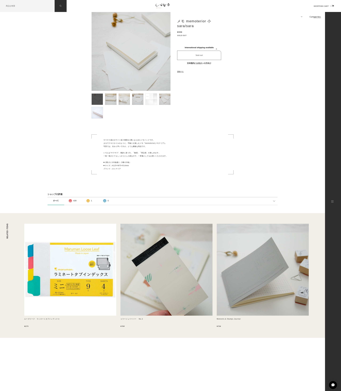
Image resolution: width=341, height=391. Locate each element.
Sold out (199, 55)
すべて (56, 201)
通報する (180, 72)
